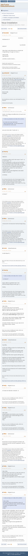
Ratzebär (6, 33)
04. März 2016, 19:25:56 (6, 250)
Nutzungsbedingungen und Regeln (12, 553)
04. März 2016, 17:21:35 (6, 220)
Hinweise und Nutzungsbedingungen (16, 145)
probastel (6, 73)
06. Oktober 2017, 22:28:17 (7, 494)
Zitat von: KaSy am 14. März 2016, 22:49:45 (13, 498)
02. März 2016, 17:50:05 (6, 35)
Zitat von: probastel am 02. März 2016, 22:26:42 (14, 119)
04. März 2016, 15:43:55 (6, 191)
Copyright (9, 135)
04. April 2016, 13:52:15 (6, 468)
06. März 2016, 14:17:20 (6, 342)
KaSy (5, 301)
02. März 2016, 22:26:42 (6, 75)
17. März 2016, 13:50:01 (6, 436)
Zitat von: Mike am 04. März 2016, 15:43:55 (13, 275)
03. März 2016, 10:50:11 (6, 109)
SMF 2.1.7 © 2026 (10, 554)
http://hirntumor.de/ (19, 79)
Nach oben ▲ (22, 553)
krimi (5, 248)
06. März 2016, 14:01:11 (6, 303)
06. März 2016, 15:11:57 (6, 387)
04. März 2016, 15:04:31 (6, 153)
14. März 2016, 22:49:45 (6, 409)
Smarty (6, 151)
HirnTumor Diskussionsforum (7, 5)
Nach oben (3, 544)
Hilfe (3, 553)
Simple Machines (17, 554)
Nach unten (4, 28)
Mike (5, 107)
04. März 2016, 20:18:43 (6, 272)
